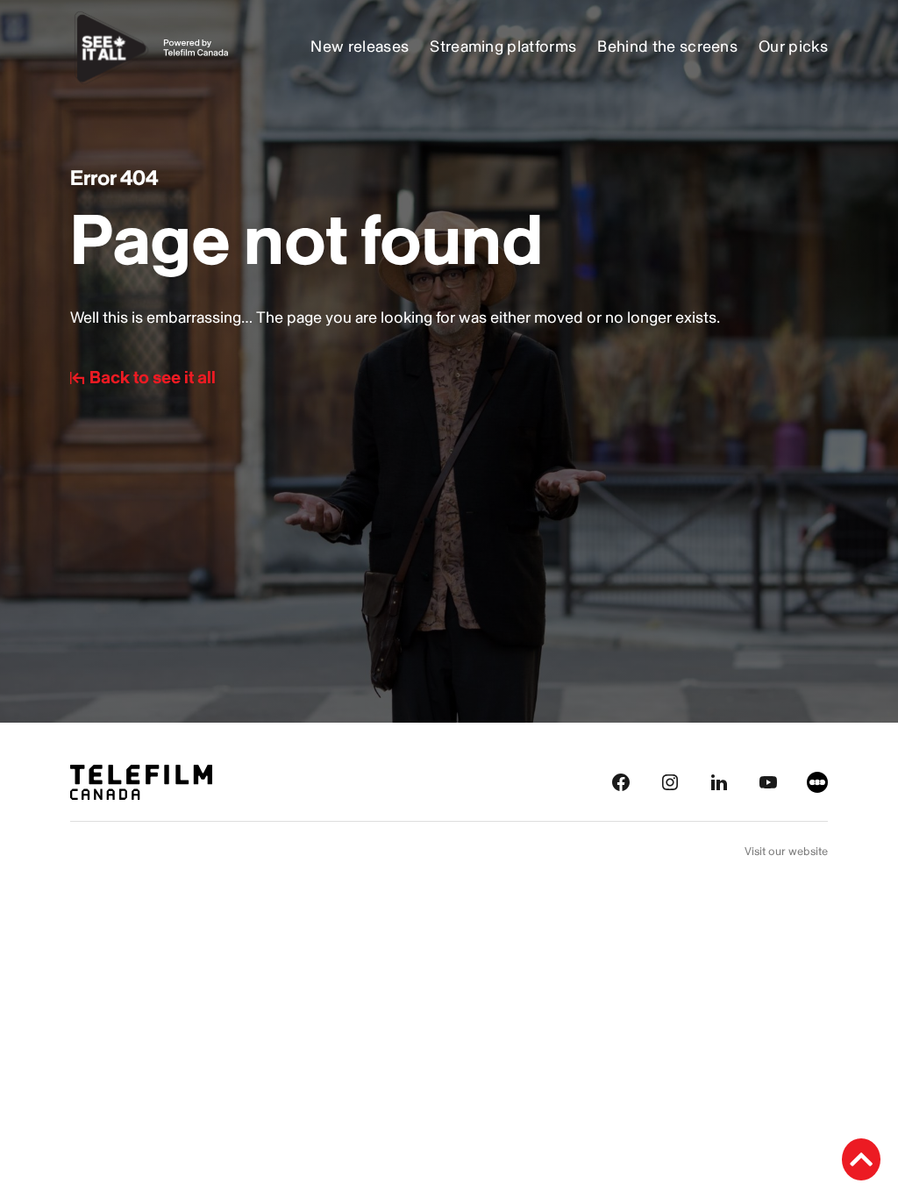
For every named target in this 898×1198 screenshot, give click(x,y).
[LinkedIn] (719, 782)
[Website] (817, 782)
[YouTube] (768, 782)
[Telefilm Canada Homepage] (141, 782)
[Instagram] (670, 782)
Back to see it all (152, 378)
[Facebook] (620, 782)
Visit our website (786, 852)
